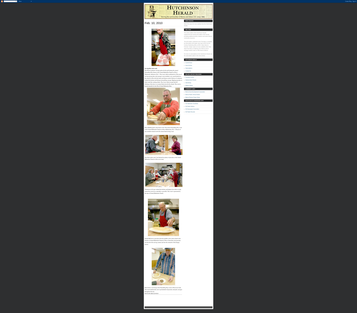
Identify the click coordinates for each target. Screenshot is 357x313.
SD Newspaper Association (192, 109)
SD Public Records (190, 112)
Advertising (188, 82)
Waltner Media (189, 85)
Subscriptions (188, 68)
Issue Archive (188, 65)
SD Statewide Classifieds (191, 103)
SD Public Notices (189, 106)
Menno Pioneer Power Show (192, 97)
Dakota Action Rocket (190, 80)
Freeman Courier (189, 77)
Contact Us (188, 71)
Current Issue (188, 62)
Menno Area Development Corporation (195, 92)
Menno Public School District (192, 94)
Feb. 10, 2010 (154, 23)
